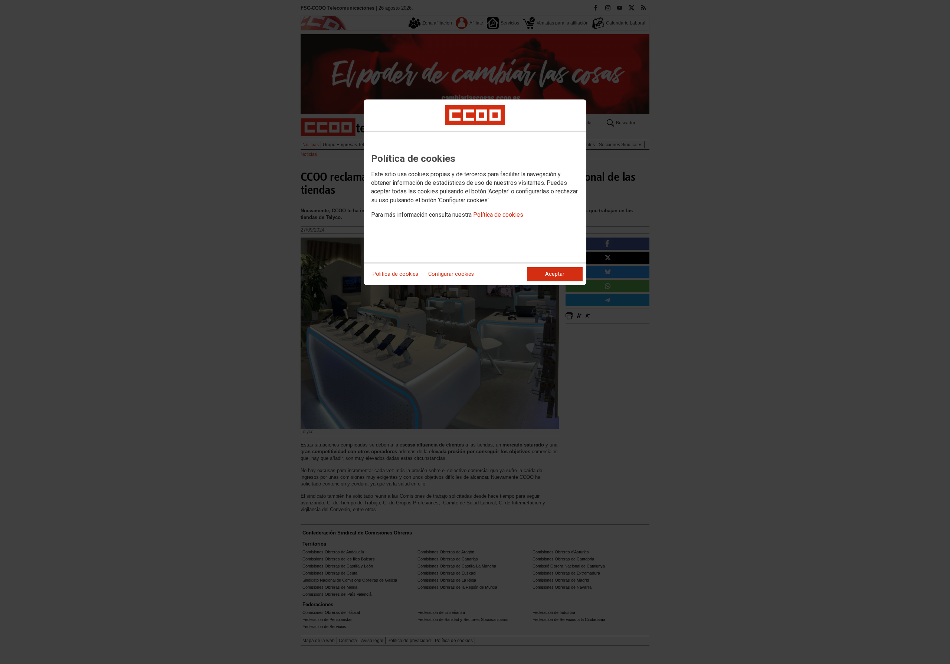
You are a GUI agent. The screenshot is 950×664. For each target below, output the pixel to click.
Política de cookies (498, 214)
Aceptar (554, 274)
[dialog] (475, 192)
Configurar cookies (451, 274)
